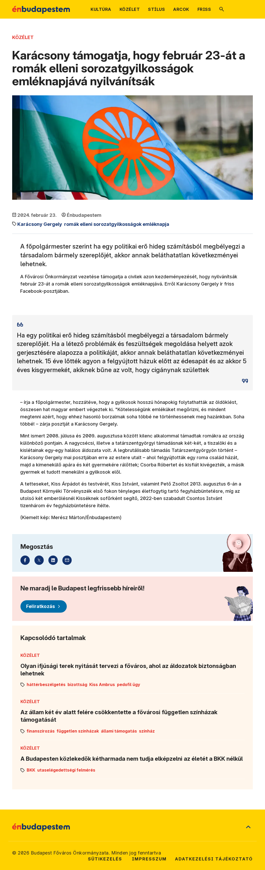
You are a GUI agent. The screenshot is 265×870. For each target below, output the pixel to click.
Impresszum (149, 858)
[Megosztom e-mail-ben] (67, 560)
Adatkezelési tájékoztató (214, 858)
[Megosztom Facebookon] (25, 560)
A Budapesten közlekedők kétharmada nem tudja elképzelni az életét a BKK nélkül (131, 758)
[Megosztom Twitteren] (39, 560)
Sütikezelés (105, 858)
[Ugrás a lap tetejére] (248, 827)
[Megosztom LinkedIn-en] (53, 560)
